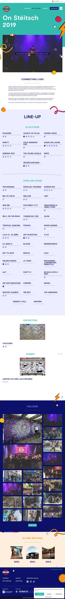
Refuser (49, 594)
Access (18, 578)
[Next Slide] (61, 354)
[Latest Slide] (59, 354)
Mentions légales (48, 596)
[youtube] (28, 136)
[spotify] (33, 136)
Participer (54, 8)
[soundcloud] (49, 146)
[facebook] (3, 136)
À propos (27, 8)
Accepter (39, 594)
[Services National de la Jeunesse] (8, 592)
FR (61, 8)
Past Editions (36, 8)
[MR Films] (32, 592)
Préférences (59, 594)
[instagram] (5, 136)
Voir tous (32, 525)
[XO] (17, 592)
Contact (45, 8)
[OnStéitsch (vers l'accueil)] (6, 9)
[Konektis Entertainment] (23, 592)
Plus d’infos (5, 381)
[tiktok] (56, 146)
